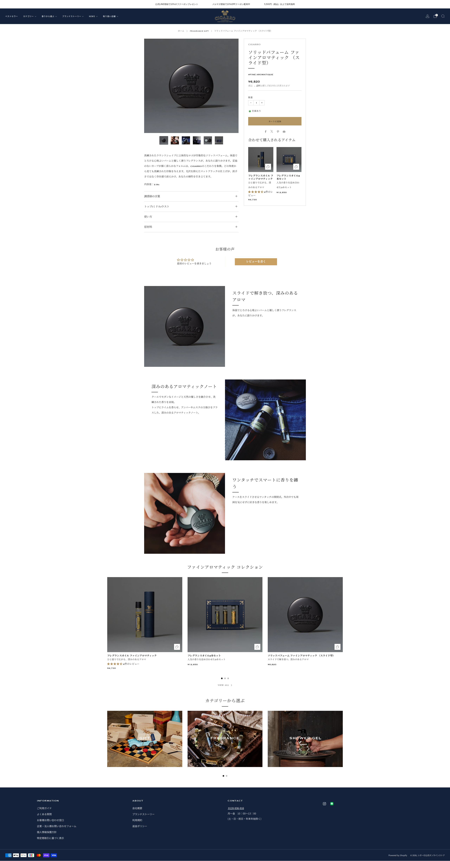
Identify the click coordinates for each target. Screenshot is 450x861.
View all (223, 685)
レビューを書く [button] (256, 261)
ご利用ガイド (44, 808)
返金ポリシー (139, 826)
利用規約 (137, 820)
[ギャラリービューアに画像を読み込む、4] (197, 140)
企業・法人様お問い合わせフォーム (56, 826)
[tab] (222, 678)
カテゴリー (28, 16)
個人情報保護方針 (47, 832)
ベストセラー (11, 16)
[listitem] (176, 4)
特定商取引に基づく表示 (50, 838)
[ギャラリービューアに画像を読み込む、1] (163, 140)
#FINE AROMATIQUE (260, 74)
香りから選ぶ (48, 16)
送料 (258, 86)
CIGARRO (254, 44)
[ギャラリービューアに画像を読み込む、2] (175, 140)
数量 (250, 97)
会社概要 (137, 808)
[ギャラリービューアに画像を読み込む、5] (208, 140)
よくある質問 (44, 814)
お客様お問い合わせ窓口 (50, 820)
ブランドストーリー (71, 16)
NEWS (92, 16)
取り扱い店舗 (109, 16)
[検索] (443, 16)
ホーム (181, 31)
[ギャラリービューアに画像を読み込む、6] (219, 140)
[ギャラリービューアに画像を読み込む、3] (186, 140)
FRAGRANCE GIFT (199, 31)
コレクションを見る (144, 750)
